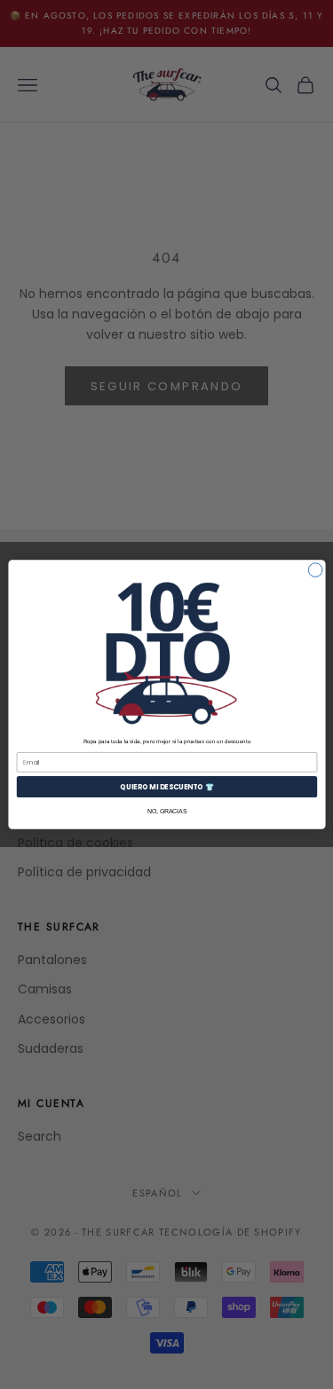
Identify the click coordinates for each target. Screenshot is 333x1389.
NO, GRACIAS (166, 811)
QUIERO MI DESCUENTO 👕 (166, 786)
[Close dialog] (315, 570)
